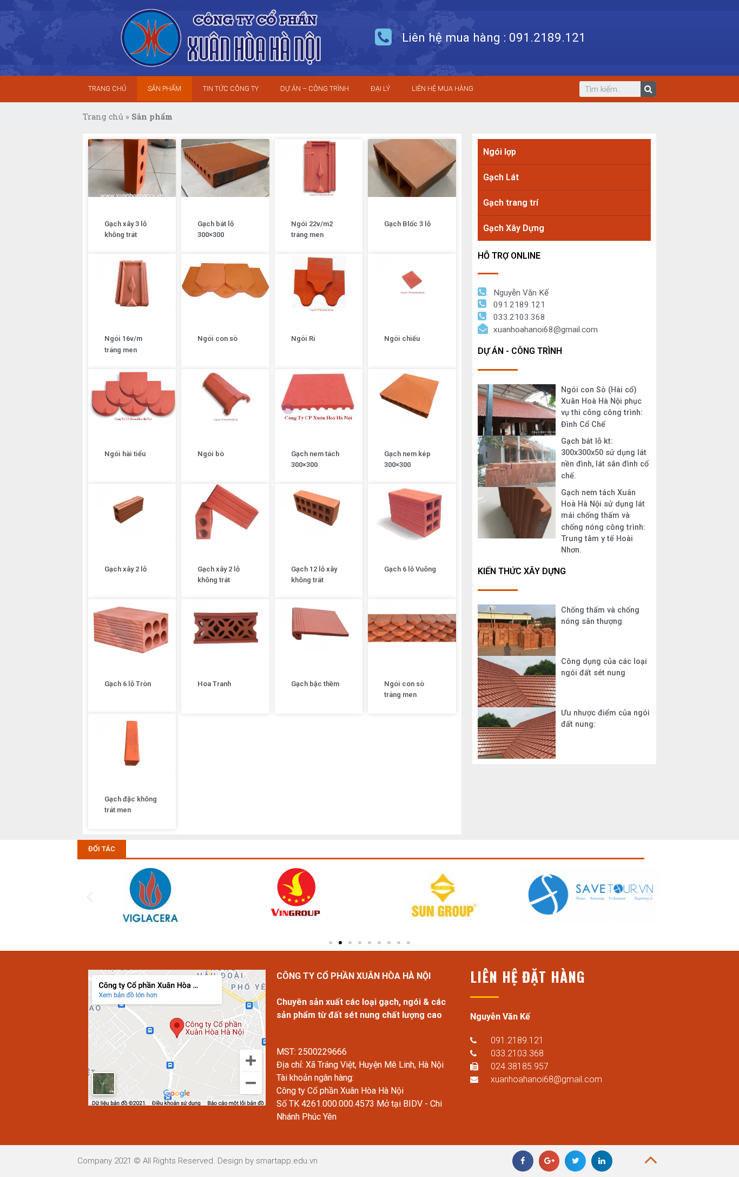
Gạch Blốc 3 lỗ (407, 224)
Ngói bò (210, 454)
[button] (101, 849)
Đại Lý (380, 88)
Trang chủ (107, 88)
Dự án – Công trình (314, 88)
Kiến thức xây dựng (522, 571)
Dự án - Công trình (520, 351)
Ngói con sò (217, 338)
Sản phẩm (164, 88)
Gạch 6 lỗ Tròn (127, 684)
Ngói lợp (499, 152)
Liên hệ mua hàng (442, 88)
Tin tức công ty (231, 88)
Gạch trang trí (510, 203)
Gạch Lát (501, 177)
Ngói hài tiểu (125, 454)
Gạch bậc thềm (315, 684)
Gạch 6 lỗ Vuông (410, 569)
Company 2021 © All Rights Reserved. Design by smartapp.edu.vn (197, 1161)
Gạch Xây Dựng (513, 228)
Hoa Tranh (214, 684)
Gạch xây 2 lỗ (125, 569)
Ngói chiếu (402, 338)
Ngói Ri (303, 338)
